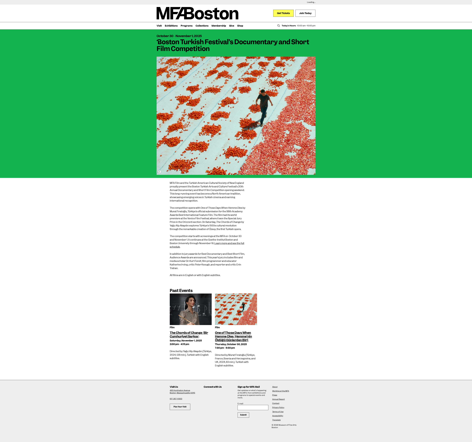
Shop (240, 25)
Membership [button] (219, 25)
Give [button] (231, 25)
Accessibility (277, 416)
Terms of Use (277, 412)
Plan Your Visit (180, 407)
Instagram (206, 392)
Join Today (305, 13)
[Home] (197, 13)
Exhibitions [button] (171, 25)
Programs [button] (186, 25)
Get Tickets (283, 13)
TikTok (220, 392)
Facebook (213, 392)
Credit (159, 171)
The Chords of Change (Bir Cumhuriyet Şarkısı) (189, 334)
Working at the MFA (280, 391)
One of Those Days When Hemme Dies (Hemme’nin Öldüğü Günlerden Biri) (233, 336)
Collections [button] (202, 25)
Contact (275, 403)
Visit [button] (159, 25)
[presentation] (191, 309)
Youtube (213, 399)
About (275, 387)
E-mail (240, 403)
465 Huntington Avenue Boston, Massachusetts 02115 (182, 391)
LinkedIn (206, 399)
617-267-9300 (176, 399)
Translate (276, 420)
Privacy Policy (278, 407)
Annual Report (278, 399)
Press (274, 395)
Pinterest (220, 399)
